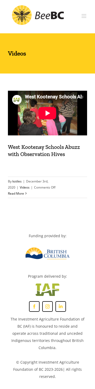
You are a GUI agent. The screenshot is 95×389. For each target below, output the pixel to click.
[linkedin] (60, 306)
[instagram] (47, 306)
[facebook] (34, 306)
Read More (16, 193)
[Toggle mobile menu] (84, 16)
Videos (25, 187)
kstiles (17, 181)
